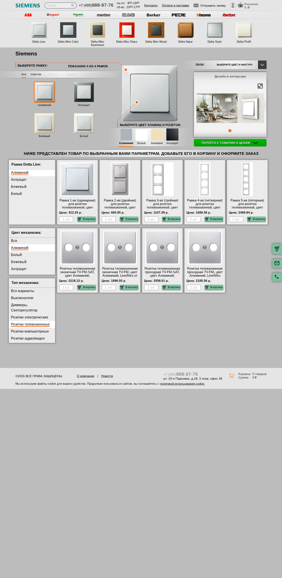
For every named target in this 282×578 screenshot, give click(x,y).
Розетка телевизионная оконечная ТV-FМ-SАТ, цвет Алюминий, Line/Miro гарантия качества (77, 275)
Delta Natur (185, 41)
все (24, 74)
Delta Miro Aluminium (97, 43)
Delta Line (38, 41)
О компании (85, 376)
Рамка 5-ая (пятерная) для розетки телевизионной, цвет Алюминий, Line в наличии (247, 207)
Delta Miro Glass (126, 41)
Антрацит (84, 105)
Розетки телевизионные (30, 324)
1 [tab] (230, 130)
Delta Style (215, 41)
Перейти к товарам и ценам (226, 142)
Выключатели (22, 298)
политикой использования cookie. (182, 383)
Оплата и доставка (175, 5)
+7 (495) (96, 5)
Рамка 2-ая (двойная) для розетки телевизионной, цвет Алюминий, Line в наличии (120, 207)
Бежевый (44, 136)
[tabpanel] (230, 108)
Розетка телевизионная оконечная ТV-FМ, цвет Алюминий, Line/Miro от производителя (120, 274)
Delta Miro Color (68, 41)
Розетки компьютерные (30, 331)
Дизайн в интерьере (230, 76)
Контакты (151, 5)
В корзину (89, 219)
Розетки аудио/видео (28, 338)
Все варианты (22, 291)
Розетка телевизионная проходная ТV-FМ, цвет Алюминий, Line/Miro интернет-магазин (205, 274)
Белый (84, 136)
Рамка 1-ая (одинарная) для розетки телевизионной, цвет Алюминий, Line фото (77, 206)
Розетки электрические (29, 317)
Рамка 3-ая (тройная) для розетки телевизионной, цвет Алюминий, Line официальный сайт (162, 207)
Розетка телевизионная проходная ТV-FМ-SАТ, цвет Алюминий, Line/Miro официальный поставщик (162, 275)
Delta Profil (244, 41)
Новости (107, 376)
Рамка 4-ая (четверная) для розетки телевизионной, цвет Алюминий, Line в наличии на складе (205, 207)
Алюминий (44, 105)
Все (14, 241)
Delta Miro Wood (156, 41)
